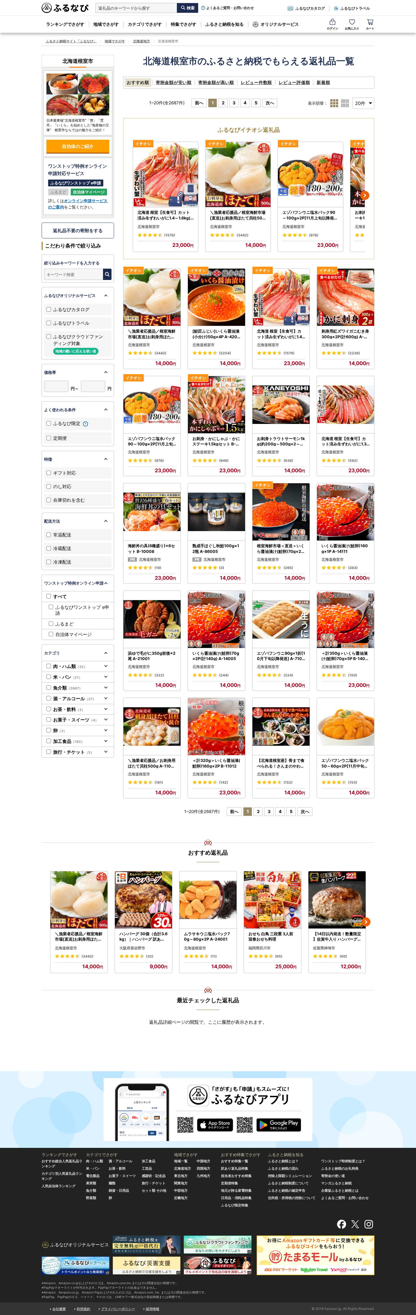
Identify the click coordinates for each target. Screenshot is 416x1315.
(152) (288, 782)
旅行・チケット (73, 752)
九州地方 (203, 1176)
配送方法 (52, 521)
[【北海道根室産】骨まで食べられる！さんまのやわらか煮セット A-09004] (281, 726)
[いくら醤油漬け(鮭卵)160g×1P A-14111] (345, 512)
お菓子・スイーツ (75, 720)
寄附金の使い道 (333, 1176)
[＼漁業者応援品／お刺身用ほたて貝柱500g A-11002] (152, 726)
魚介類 (67, 688)
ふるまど (64, 624)
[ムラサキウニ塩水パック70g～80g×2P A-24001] (208, 900)
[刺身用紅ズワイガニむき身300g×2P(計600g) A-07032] (345, 297)
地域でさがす (106, 24)
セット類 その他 (154, 1190)
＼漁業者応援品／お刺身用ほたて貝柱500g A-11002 (151, 763)
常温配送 (62, 535)
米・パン (67, 677)
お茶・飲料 (69, 709)
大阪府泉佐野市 (132, 948)
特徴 (48, 459)
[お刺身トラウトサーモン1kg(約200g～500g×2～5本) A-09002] (281, 405)
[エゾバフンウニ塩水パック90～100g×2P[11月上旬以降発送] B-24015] (310, 174)
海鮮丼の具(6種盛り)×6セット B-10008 (151, 548)
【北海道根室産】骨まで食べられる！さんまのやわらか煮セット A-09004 (281, 763)
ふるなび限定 (67, 423)
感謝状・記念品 (154, 1176)
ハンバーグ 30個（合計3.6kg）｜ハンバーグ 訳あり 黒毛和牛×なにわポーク (143, 936)
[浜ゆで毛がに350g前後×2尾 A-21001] (152, 619)
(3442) (242, 235)
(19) (158, 568)
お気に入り (352, 28)
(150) (352, 675)
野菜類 (91, 1198)
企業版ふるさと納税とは (340, 1190)
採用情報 (152, 1309)
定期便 (60, 438)
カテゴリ (52, 652)
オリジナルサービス (280, 24)
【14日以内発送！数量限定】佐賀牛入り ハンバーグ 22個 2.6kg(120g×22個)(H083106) (337, 936)
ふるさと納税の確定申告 (286, 1190)
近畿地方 (181, 1198)
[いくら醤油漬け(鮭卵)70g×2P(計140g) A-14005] (216, 619)
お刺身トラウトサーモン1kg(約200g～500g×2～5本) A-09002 (281, 441)
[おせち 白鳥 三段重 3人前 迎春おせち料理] (272, 900)
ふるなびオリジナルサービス (70, 295)
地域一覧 (181, 1161)
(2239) (354, 353)
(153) (352, 782)
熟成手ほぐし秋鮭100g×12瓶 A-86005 (215, 548)
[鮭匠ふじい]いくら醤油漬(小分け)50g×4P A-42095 (216, 334)
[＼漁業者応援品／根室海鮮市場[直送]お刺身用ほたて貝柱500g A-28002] (238, 174)
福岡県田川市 (259, 948)
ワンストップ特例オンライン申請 (74, 583)
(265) (288, 568)
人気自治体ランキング (59, 1186)
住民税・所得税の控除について (292, 1198)
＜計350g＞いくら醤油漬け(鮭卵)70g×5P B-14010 (344, 656)
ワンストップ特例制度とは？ (343, 1161)
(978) (313, 235)
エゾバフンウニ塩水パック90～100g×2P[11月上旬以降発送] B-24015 (310, 215)
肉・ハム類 (70, 666)
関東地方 (181, 1183)
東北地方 (181, 1176)
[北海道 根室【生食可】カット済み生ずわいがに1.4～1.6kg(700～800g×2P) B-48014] (165, 174)
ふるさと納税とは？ (283, 1161)
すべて (60, 596)
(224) (288, 675)
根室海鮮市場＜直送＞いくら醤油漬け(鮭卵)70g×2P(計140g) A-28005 (281, 548)
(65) (278, 956)
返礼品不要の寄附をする (78, 230)
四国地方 (203, 1168)
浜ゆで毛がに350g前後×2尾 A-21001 (151, 656)
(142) (223, 782)
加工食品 (68, 741)
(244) (224, 675)
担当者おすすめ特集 (236, 1176)
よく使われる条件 (60, 409)
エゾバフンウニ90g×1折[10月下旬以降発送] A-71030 (281, 656)
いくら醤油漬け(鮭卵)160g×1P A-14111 (344, 548)
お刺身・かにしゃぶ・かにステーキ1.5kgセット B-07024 (216, 441)
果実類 (91, 1183)
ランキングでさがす (65, 24)
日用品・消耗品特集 (236, 1198)
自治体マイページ (73, 634)
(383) (353, 568)
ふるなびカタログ (310, 8)
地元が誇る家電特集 (236, 1190)
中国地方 (203, 1161)
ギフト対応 (64, 473)
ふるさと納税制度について (288, 1183)
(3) (221, 568)
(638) (288, 460)
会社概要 (59, 1309)
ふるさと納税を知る (224, 24)
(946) (224, 460)
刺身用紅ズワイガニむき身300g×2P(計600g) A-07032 (345, 334)
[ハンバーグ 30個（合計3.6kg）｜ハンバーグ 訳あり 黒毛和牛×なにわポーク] (143, 900)
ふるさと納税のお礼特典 (340, 1168)
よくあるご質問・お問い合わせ (230, 8)
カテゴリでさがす (145, 24)
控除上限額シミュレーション (290, 1176)
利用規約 (83, 1309)
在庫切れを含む (69, 500)
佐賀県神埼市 (324, 948)
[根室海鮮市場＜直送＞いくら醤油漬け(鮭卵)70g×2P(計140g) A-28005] (281, 512)
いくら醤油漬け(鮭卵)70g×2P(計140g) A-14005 (215, 656)
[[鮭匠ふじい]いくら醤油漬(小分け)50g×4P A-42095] (216, 297)
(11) (214, 956)
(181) (159, 782)
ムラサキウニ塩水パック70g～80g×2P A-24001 (207, 936)
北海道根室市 (149, 226)
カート (370, 28)
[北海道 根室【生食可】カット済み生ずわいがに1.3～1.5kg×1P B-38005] (345, 405)
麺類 (112, 1183)
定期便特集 (229, 1183)
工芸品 (147, 1168)
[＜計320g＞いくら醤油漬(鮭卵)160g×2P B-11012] (216, 726)
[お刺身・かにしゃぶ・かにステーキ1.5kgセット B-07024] (216, 405)
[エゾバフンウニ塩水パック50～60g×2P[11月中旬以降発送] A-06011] (345, 726)
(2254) (225, 353)
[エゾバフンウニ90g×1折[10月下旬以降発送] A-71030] (281, 619)
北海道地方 (141, 41)
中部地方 (181, 1190)
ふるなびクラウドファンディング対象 (78, 343)
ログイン (332, 28)
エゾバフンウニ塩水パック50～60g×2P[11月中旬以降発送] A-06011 (345, 763)
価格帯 (50, 372)
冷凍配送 (62, 562)
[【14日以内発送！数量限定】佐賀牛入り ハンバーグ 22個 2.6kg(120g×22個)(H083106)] (337, 900)
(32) (149, 956)
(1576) (169, 235)
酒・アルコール (74, 698)
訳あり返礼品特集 (234, 1168)
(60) (343, 956)
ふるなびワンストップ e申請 (82, 610)
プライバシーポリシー (118, 1309)
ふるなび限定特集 (234, 1205)
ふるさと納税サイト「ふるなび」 (71, 41)
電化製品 (93, 1176)
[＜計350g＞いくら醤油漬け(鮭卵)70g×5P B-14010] (345, 619)
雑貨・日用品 (119, 1190)
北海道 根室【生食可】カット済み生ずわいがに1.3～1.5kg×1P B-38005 (343, 441)
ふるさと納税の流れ (283, 1168)
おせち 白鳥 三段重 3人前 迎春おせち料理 (270, 936)
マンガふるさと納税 (336, 1183)
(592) (353, 460)
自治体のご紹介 (78, 146)
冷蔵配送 (62, 548)
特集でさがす (183, 24)
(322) (159, 675)
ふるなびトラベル (355, 8)
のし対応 (62, 486)
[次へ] (364, 195)
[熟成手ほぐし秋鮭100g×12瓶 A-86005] (216, 512)
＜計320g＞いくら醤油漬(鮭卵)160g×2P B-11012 (216, 763)
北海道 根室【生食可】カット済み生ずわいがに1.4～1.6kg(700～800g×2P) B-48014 (165, 215)
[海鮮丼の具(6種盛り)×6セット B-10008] (152, 512)
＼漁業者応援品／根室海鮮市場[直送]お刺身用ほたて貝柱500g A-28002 (237, 215)
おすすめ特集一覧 (234, 1161)
